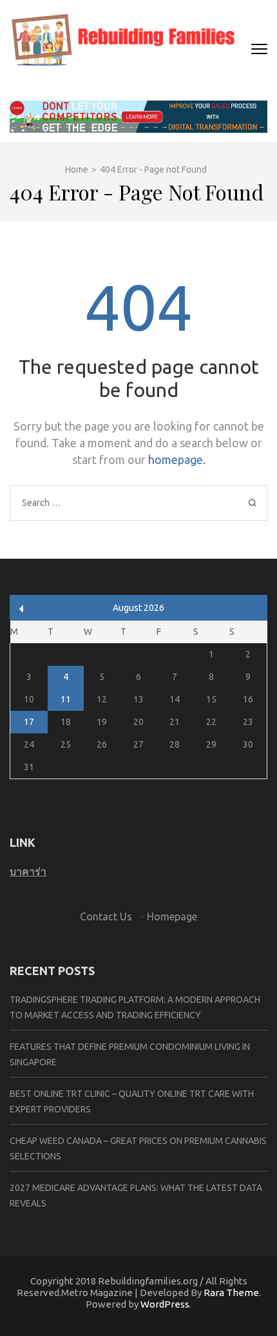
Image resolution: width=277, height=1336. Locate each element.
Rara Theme (231, 1292)
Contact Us (106, 916)
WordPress (164, 1304)
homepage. (176, 459)
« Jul (21, 608)
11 (66, 699)
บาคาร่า (28, 871)
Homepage (172, 916)
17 (29, 722)
